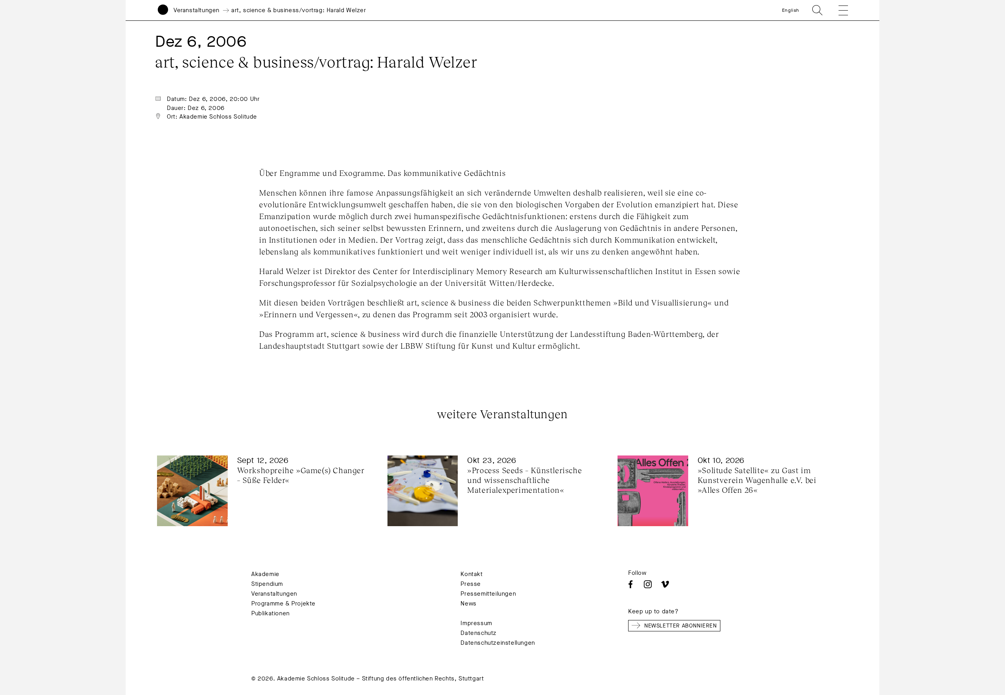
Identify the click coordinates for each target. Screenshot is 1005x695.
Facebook (630, 584)
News (468, 603)
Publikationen (270, 613)
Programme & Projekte (283, 603)
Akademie (265, 574)
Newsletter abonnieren (680, 625)
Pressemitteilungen (488, 594)
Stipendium (267, 584)
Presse (470, 584)
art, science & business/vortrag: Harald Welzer (298, 10)
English (790, 10)
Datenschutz (478, 633)
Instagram (648, 584)
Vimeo (665, 584)
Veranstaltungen (196, 10)
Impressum (476, 623)
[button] (838, 10)
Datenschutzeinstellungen (497, 643)
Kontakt (471, 574)
